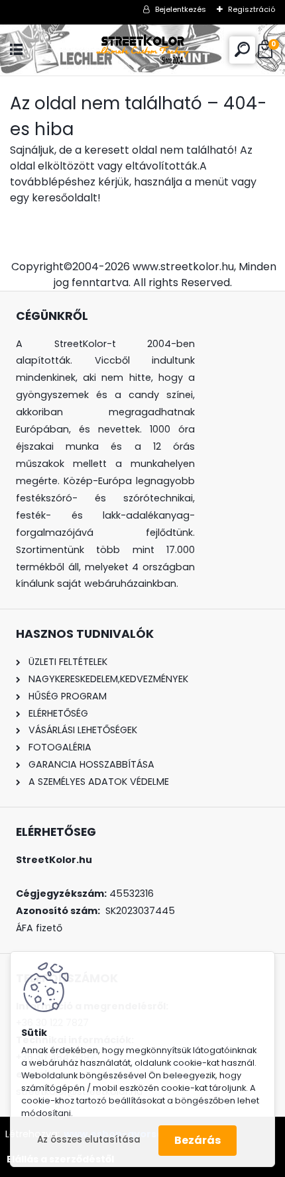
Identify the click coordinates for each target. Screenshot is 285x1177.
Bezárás (197, 1140)
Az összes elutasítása (89, 1139)
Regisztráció (251, 9)
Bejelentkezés (180, 9)
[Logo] (142, 50)
